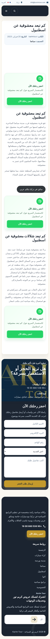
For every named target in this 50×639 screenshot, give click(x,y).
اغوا (44, 576)
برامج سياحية (40, 582)
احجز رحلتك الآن (25, 101)
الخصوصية (41, 587)
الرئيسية (42, 550)
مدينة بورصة (40, 560)
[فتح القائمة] (6, 10)
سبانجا (33, 41)
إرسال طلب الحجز (25, 483)
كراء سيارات (40, 555)
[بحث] (14, 10)
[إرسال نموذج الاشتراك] (34, 619)
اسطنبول (42, 571)
